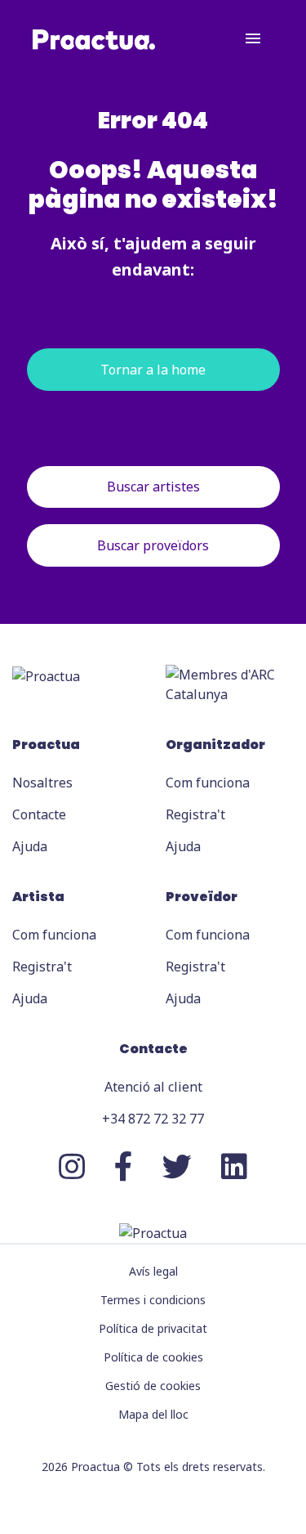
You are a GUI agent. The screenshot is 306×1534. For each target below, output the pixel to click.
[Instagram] (72, 1166)
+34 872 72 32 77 (153, 1119)
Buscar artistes (153, 487)
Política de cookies (153, 1357)
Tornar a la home (153, 370)
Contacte (39, 814)
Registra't (195, 814)
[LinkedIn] (234, 1166)
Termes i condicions (153, 1299)
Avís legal (153, 1271)
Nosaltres (42, 783)
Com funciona (208, 783)
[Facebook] (123, 1166)
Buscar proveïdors (153, 545)
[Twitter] (177, 1166)
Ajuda (29, 846)
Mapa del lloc (153, 1414)
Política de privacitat (153, 1328)
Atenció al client (153, 1087)
